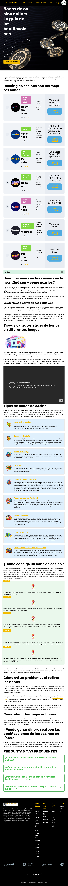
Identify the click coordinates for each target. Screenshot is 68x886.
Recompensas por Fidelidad (26, 498)
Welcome (37, 816)
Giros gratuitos (37, 811)
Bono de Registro (37, 841)
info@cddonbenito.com (62, 809)
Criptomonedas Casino (37, 854)
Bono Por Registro (21, 532)
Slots (36, 838)
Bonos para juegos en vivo (25, 479)
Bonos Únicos (37, 848)
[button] (34, 758)
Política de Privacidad (45, 814)
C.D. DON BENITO (11, 3)
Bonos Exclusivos (21, 515)
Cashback (18, 465)
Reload (37, 845)
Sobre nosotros (53, 811)
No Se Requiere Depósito (37, 823)
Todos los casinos (26, 3)
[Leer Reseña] (15, 107)
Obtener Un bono (12, 62)
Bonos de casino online (44, 3)
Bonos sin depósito (22, 436)
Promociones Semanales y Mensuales (30, 548)
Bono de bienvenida (22, 422)
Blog (57, 3)
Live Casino (37, 830)
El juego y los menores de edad (54, 819)
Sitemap (53, 826)
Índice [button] (7, 272)
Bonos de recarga (21, 451)
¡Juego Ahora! (55, 111)
